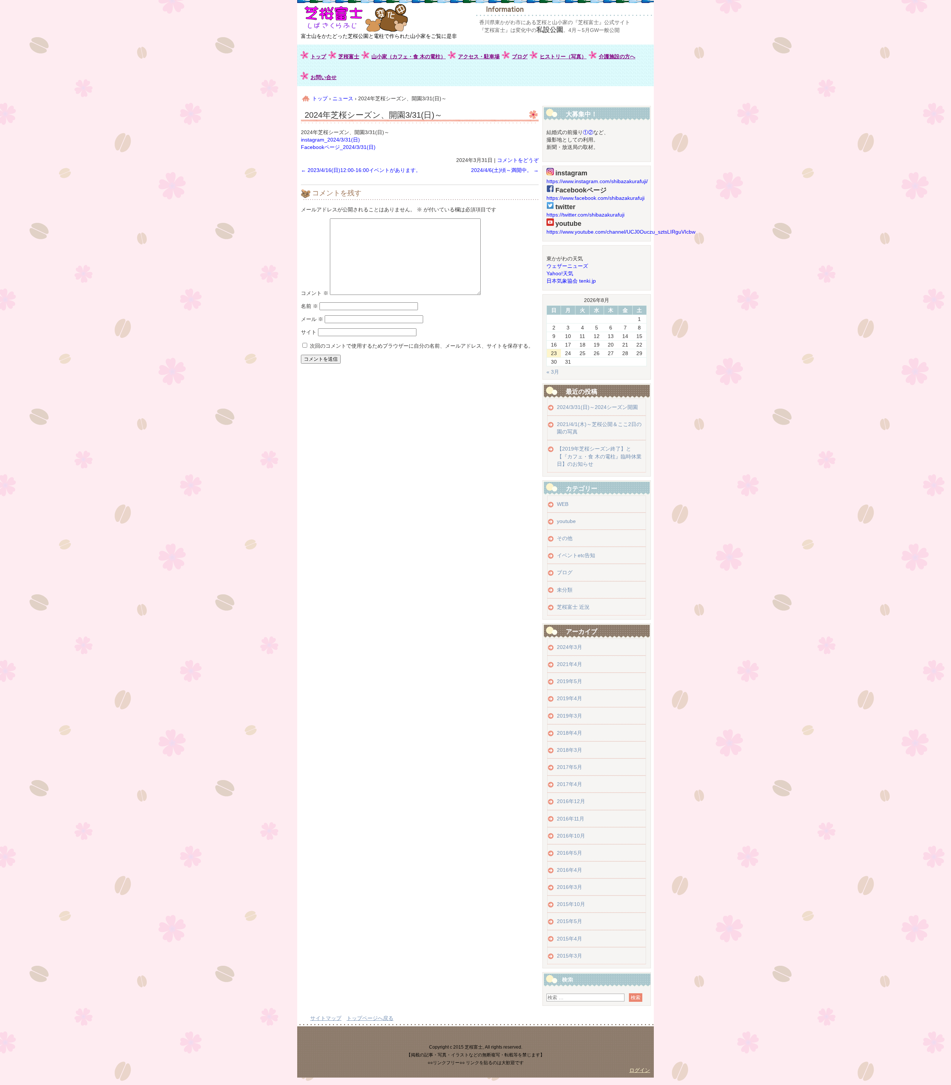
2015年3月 (569, 956)
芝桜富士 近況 (573, 607)
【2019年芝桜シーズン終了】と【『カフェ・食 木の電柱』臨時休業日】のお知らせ (599, 456)
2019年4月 (569, 698)
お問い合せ (324, 77)
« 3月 (552, 372)
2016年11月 (570, 819)
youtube (566, 521)
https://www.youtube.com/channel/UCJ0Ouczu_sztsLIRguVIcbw (620, 232)
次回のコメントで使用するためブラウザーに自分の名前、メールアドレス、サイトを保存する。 (421, 346)
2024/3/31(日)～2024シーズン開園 (597, 407)
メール (312, 319)
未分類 (564, 590)
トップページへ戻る (370, 1018)
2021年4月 (569, 664)
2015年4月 (569, 939)
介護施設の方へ (617, 56)
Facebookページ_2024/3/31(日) (338, 147)
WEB (562, 504)
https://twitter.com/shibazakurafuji (585, 215)
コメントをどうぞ (518, 160)
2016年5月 (569, 853)
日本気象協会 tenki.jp (571, 281)
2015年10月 (571, 904)
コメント (314, 293)
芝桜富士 (348, 56)
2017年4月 (569, 784)
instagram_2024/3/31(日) (330, 140)
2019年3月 (569, 716)
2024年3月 (569, 647)
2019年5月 (569, 681)
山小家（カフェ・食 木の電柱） (408, 56)
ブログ (520, 56)
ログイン (639, 1070)
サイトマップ (325, 1018)
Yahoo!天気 (559, 273)
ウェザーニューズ (567, 266)
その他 (564, 538)
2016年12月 (571, 801)
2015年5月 (569, 921)
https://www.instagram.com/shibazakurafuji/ (597, 181)
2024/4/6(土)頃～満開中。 (505, 170)
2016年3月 (569, 887)
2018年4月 (569, 733)
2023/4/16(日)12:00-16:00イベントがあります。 (361, 170)
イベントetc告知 (576, 555)
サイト (309, 332)
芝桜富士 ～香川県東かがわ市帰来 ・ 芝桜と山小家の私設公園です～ (372, 18)
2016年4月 (569, 870)
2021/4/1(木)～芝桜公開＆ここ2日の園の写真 (599, 428)
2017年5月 (569, 767)
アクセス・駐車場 (479, 56)
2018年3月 (569, 750)
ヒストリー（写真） (563, 56)
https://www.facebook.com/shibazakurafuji (595, 198)
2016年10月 (571, 836)
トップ (318, 56)
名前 (309, 306)
